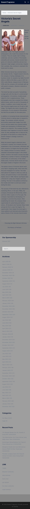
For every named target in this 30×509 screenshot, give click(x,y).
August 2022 (6, 384)
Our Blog (21, 25)
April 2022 (5, 395)
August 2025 (6, 284)
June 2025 (5, 289)
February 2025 (6, 300)
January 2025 (6, 303)
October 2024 (6, 312)
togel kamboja (6, 489)
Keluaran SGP (6, 241)
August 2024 (6, 317)
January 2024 (6, 337)
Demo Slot (5, 479)
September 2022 (7, 381)
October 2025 (6, 278)
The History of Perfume (14, 227)
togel (3, 421)
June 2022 (5, 390)
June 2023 (5, 356)
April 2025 (5, 295)
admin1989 (6, 25)
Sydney (16, 506)
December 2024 (7, 306)
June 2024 (5, 323)
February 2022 (6, 401)
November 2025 (7, 275)
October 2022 (6, 378)
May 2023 (5, 359)
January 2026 (6, 270)
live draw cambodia (8, 486)
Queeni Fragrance (7, 2)
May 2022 (5, 392)
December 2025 (7, 272)
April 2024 (5, 328)
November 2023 (7, 342)
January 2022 (6, 404)
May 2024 (5, 325)
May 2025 (5, 292)
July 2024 (5, 320)
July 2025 (5, 286)
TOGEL (4, 468)
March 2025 (5, 298)
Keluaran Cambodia (8, 471)
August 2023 (6, 351)
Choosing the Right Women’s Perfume (16, 223)
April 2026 (5, 261)
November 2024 (7, 309)
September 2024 (7, 314)
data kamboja (6, 475)
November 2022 (7, 376)
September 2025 (7, 281)
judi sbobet (5, 482)
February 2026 (6, 267)
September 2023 (7, 348)
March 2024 (5, 331)
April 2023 (5, 362)
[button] (25, 2)
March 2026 (5, 264)
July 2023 (5, 353)
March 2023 (5, 364)
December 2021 (7, 406)
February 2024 (6, 334)
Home (4, 12)
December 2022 (7, 373)
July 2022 (5, 387)
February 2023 (6, 367)
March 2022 (5, 398)
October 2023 (6, 345)
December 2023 (7, 339)
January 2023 (6, 370)
